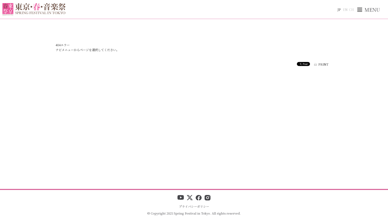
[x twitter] (190, 198)
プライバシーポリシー (194, 206)
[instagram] (208, 198)
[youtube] (180, 198)
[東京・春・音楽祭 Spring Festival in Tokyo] (34, 9)
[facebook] (199, 198)
